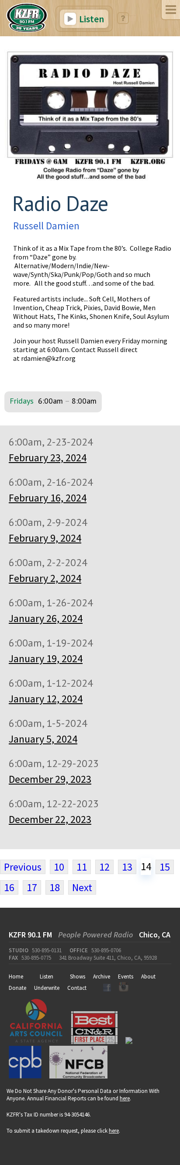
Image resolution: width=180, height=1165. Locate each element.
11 (81, 867)
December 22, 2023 (50, 819)
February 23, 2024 (48, 457)
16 (9, 887)
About (148, 976)
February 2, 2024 (45, 578)
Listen (90, 19)
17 (32, 887)
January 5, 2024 (43, 739)
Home (16, 976)
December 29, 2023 (50, 779)
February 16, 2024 (48, 498)
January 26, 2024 (46, 618)
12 (104, 867)
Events (125, 976)
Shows (77, 976)
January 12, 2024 (46, 698)
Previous (23, 867)
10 (59, 867)
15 (164, 867)
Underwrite (46, 988)
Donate (17, 988)
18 (54, 887)
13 (127, 867)
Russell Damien (46, 225)
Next (82, 887)
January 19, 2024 (46, 658)
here (125, 1098)
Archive (101, 976)
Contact (77, 988)
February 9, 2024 (45, 538)
